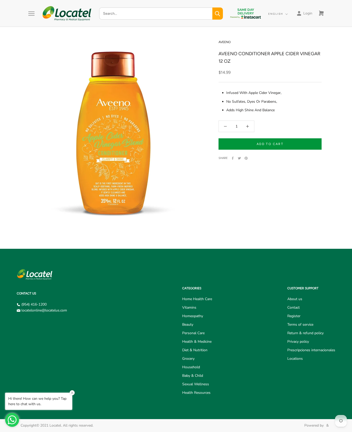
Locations (295, 358)
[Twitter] (239, 158)
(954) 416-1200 (34, 304)
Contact (293, 307)
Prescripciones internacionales (311, 350)
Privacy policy (298, 341)
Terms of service (300, 324)
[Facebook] (232, 158)
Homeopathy (192, 316)
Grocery (188, 358)
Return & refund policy (305, 333)
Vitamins (189, 307)
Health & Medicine (197, 341)
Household (191, 367)
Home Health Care (197, 299)
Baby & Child (192, 375)
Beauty (187, 324)
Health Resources (196, 392)
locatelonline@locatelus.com (44, 310)
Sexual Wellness (195, 384)
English (275, 13)
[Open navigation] (31, 13)
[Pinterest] (246, 158)
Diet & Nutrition (194, 350)
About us (294, 299)
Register (293, 316)
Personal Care (193, 333)
